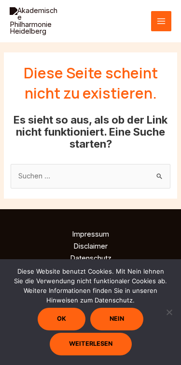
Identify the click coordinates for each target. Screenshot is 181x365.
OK (61, 318)
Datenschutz (90, 258)
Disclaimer (90, 246)
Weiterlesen (90, 343)
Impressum (90, 234)
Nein (117, 318)
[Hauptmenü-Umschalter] (161, 21)
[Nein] (169, 312)
